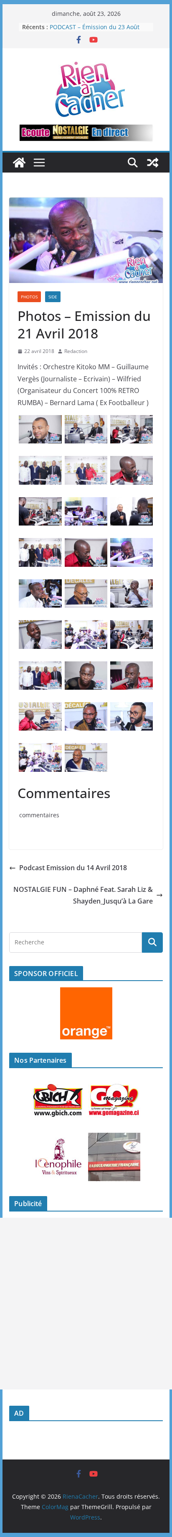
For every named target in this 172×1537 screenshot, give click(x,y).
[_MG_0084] (40, 421)
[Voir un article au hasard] (153, 163)
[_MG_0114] (131, 421)
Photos (29, 297)
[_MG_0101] (86, 585)
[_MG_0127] (40, 543)
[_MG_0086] (40, 503)
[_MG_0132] (40, 461)
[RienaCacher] (19, 163)
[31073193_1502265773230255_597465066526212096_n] (86, 626)
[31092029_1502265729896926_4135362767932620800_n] (131, 543)
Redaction (75, 351)
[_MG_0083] (86, 748)
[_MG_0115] (131, 667)
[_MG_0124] (86, 461)
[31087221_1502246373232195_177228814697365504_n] (40, 626)
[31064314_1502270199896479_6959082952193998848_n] (131, 585)
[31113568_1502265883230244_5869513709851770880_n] (131, 708)
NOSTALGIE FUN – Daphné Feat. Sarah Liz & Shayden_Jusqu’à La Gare (83, 895)
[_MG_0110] (86, 421)
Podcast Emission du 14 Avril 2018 (73, 867)
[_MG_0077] (131, 503)
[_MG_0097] (131, 626)
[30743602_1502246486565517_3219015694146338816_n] (86, 503)
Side (52, 297)
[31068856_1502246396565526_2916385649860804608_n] (40, 585)
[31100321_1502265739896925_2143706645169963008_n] (86, 708)
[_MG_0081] (40, 708)
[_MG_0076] (86, 667)
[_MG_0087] (86, 543)
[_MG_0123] (131, 461)
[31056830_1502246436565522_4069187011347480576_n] (40, 748)
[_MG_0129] (40, 667)
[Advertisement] (86, 1303)
